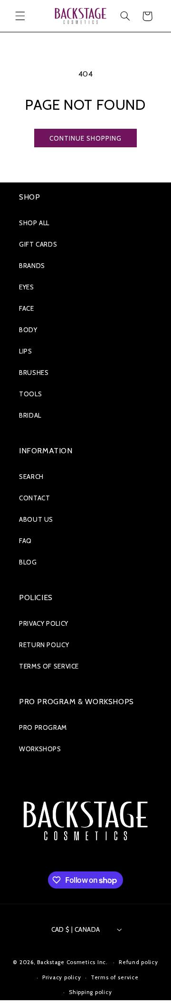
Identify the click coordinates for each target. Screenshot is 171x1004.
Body (28, 330)
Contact (34, 498)
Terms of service (115, 977)
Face (26, 308)
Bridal (30, 415)
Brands (32, 265)
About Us (36, 519)
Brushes (33, 372)
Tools (30, 394)
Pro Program (43, 727)
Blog (28, 562)
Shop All (34, 223)
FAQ (25, 541)
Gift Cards (38, 244)
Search (31, 476)
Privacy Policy (43, 623)
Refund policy (138, 962)
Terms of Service (49, 666)
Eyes (26, 287)
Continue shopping (85, 138)
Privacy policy (61, 977)
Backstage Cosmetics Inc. (72, 962)
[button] (20, 16)
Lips (25, 351)
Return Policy (44, 645)
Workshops (40, 749)
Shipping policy (90, 992)
